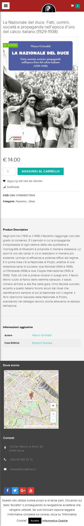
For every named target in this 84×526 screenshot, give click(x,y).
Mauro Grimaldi (42, 335)
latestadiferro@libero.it (23, 469)
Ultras (32, 201)
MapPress (34, 427)
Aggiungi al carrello (41, 171)
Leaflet (27, 427)
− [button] (53, 419)
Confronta (13, 187)
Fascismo (21, 201)
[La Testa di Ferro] (29, 10)
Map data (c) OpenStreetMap (47, 427)
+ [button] (53, 414)
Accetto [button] (35, 520)
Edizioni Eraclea (42, 343)
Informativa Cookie (55, 521)
